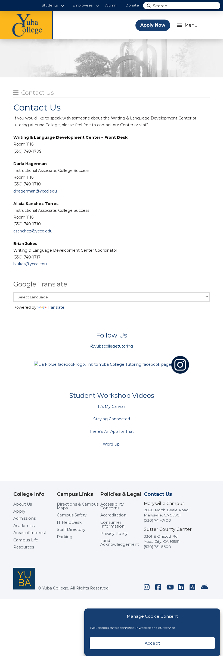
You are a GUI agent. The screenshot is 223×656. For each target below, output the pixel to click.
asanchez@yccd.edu (32, 231)
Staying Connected (111, 419)
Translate (56, 307)
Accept (152, 643)
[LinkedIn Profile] (181, 587)
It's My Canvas (111, 406)
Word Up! (111, 444)
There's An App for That (111, 431)
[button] (53, 5)
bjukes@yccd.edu (30, 263)
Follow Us (111, 335)
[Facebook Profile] (158, 587)
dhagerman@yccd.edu (35, 191)
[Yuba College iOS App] (192, 587)
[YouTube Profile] (169, 587)
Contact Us (37, 92)
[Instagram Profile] (146, 587)
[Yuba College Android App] (204, 587)
